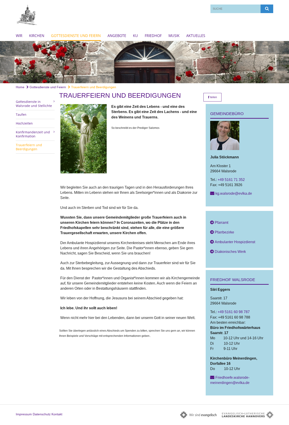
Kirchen (36, 35)
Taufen (21, 114)
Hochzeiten (24, 123)
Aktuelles (195, 35)
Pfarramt (221, 222)
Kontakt (56, 414)
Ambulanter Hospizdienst (235, 242)
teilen (213, 97)
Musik (173, 35)
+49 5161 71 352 (231, 180)
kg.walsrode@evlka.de (233, 193)
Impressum (24, 414)
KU (135, 35)
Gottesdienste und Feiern (76, 35)
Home (20, 87)
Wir (19, 35)
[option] (144, 62)
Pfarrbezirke (224, 232)
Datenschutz (42, 414)
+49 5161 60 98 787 (234, 312)
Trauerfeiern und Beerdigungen (93, 87)
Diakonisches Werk (230, 252)
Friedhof (153, 35)
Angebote (116, 35)
